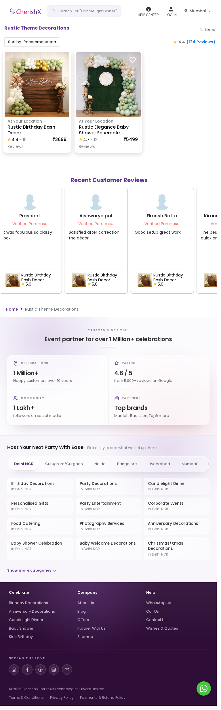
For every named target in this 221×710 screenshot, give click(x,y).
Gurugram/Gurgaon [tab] (64, 464)
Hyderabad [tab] (159, 464)
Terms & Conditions (26, 697)
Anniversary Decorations (32, 611)
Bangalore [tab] (127, 464)
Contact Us (156, 619)
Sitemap (85, 636)
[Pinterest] (40, 669)
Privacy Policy (62, 697)
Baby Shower (21, 628)
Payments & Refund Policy (102, 697)
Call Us (152, 611)
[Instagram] (14, 669)
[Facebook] (27, 669)
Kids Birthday (21, 636)
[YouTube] (67, 669)
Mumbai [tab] (189, 464)
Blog (81, 611)
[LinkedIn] (54, 669)
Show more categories (29, 570)
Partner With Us (91, 628)
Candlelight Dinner (26, 619)
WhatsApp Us (158, 602)
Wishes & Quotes (162, 628)
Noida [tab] (100, 464)
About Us (85, 602)
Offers (83, 619)
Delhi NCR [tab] (24, 464)
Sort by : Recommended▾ (32, 42)
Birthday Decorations (28, 602)
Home (12, 309)
